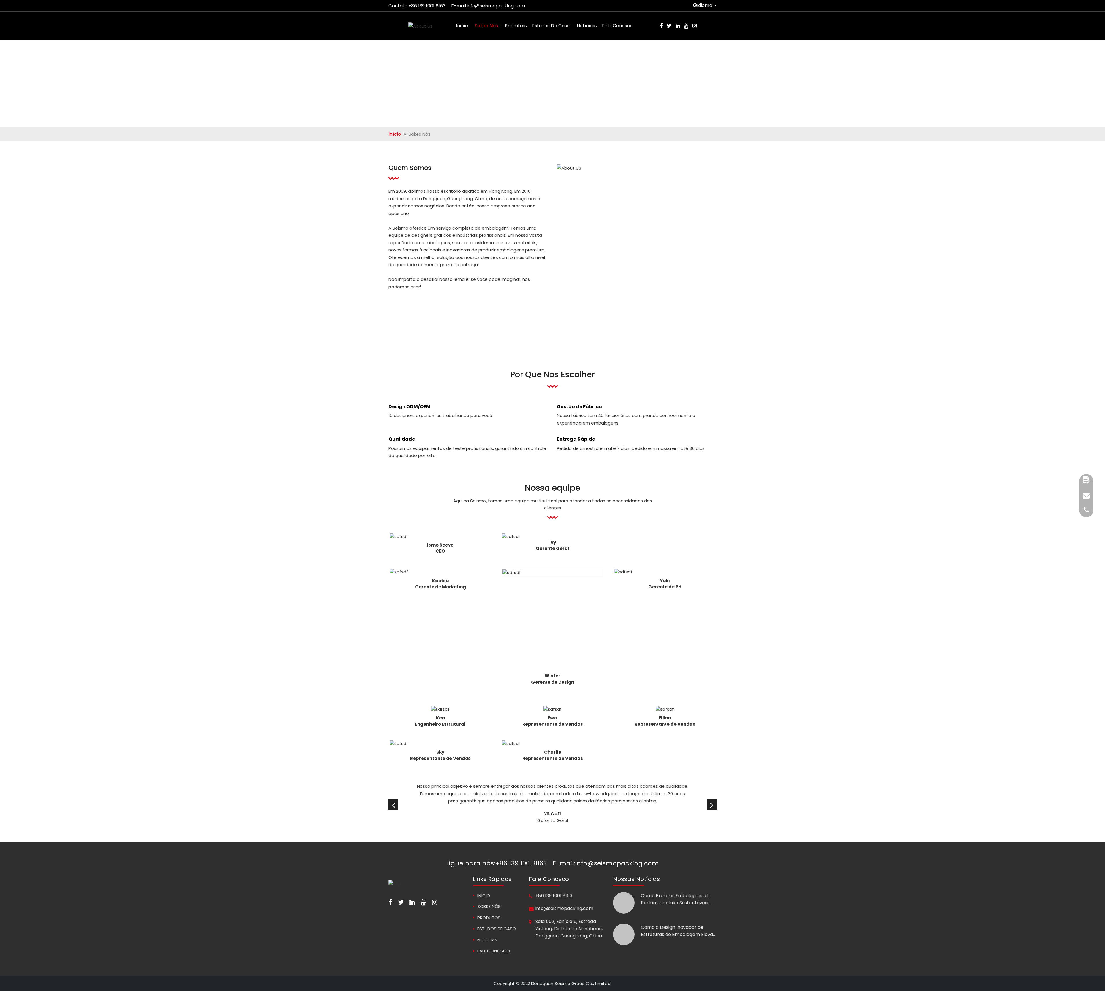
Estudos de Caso (551, 25)
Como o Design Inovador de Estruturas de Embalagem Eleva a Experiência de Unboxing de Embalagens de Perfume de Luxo (678, 931)
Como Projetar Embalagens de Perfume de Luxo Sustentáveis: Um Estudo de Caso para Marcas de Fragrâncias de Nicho (678, 899)
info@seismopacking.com (496, 6)
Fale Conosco (617, 25)
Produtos (515, 25)
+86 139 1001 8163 (426, 6)
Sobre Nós (486, 25)
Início (462, 25)
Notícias (586, 25)
